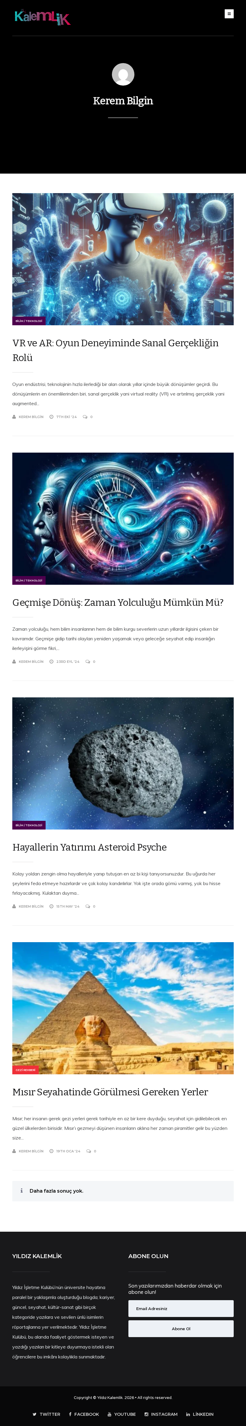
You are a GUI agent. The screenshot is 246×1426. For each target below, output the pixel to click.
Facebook (86, 1414)
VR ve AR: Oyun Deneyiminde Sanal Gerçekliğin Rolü (115, 350)
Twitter (50, 1414)
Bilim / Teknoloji (29, 321)
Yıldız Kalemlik (110, 1397)
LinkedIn (203, 1414)
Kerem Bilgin (123, 101)
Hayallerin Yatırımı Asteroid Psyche (89, 847)
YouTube (125, 1414)
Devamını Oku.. (220, 417)
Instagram (164, 1414)
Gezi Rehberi (25, 1070)
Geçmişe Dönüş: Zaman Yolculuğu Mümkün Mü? (118, 602)
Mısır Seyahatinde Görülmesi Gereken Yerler (110, 1092)
